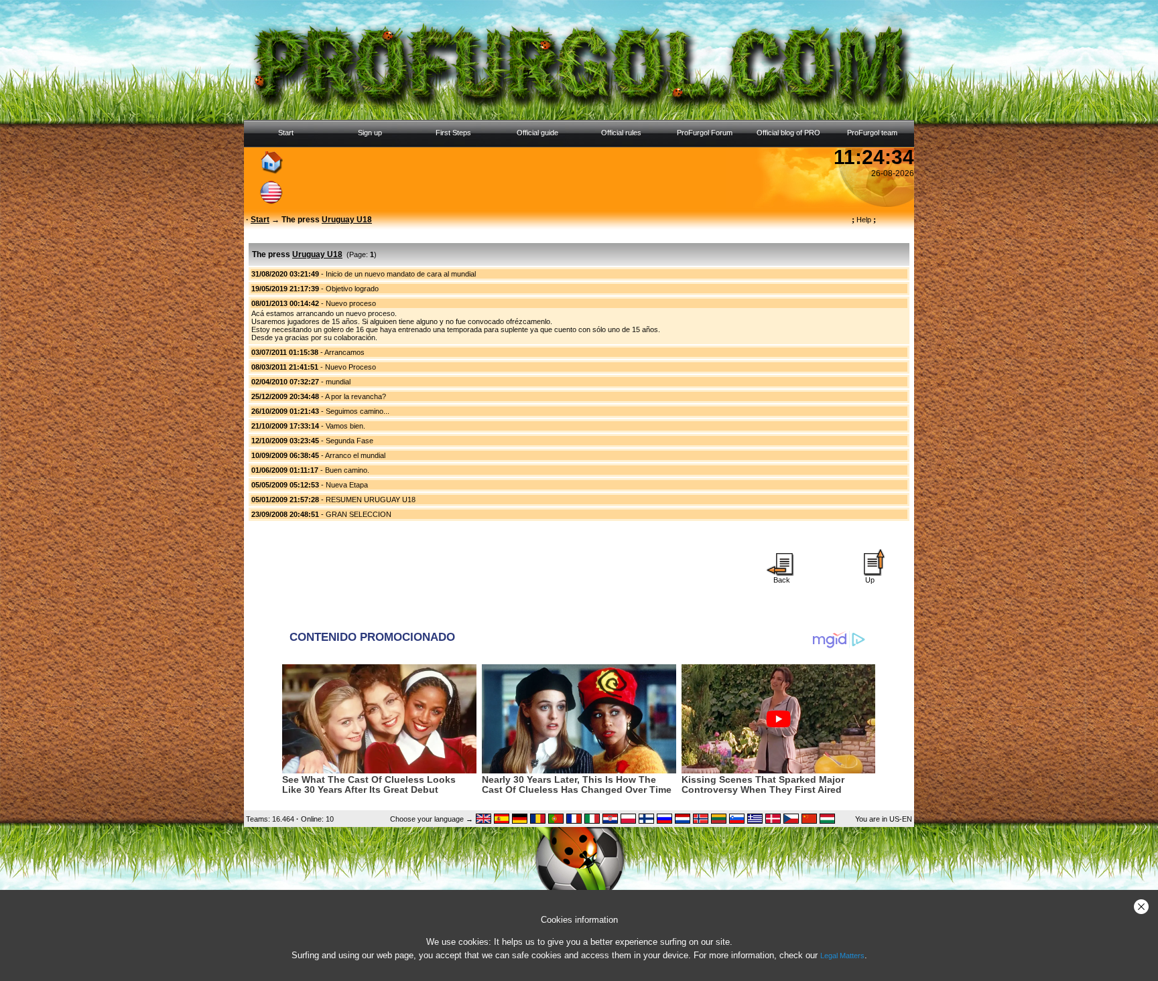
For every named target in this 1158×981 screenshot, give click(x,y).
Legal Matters (842, 956)
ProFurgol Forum (704, 133)
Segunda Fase (349, 441)
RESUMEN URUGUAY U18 (370, 500)
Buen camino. (347, 470)
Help (864, 220)
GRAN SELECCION (358, 514)
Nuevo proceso (351, 303)
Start (286, 133)
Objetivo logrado (352, 289)
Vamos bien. (345, 426)
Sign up (370, 133)
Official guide (537, 133)
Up (870, 580)
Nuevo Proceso (350, 367)
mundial (338, 382)
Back (781, 580)
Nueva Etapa (347, 485)
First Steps (453, 133)
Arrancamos (344, 352)
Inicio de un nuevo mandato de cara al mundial (401, 274)
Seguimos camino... (357, 411)
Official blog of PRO (788, 133)
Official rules (621, 133)
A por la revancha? (355, 396)
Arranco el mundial (355, 455)
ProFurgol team (872, 133)
